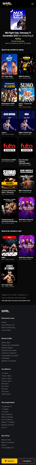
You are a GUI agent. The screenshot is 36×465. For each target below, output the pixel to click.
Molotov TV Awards (8, 422)
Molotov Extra (6, 440)
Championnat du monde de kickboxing (9, 220)
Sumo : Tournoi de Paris (25, 104)
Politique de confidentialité (10, 345)
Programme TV (7, 406)
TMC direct (5, 391)
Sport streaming (7, 419)
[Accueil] (7, 4)
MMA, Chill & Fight (25, 132)
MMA (3, 257)
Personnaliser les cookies (10, 355)
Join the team (6, 330)
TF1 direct (5, 373)
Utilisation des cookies (9, 350)
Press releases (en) (8, 325)
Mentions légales (7, 348)
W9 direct (5, 389)
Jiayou (4, 132)
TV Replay (5, 409)
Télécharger (5, 358)
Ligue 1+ (4, 445)
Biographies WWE (8, 103)
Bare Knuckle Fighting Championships (24, 161)
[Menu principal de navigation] (32, 4)
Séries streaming (7, 417)
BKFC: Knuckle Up (25, 190)
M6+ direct (5, 384)
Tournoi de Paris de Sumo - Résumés (9, 191)
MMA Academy (24, 76)
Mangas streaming (8, 425)
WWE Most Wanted (26, 219)
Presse (4, 322)
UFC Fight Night (7, 76)
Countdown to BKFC (9, 160)
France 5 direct (7, 381)
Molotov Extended (8, 442)
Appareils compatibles (9, 361)
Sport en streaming (11, 43)
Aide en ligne (6, 342)
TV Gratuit (5, 412)
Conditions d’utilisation (9, 353)
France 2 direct (6, 376)
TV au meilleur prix (8, 448)
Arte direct (5, 386)
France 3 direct (7, 378)
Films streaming (7, 414)
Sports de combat (25, 43)
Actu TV (4, 427)
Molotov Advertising (8, 327)
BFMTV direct (6, 394)
